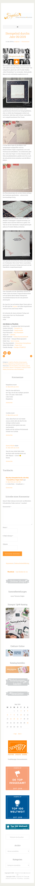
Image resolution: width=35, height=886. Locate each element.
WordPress (20, 878)
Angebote (10, 362)
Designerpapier (23, 362)
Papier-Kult (18, 345)
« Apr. (15, 734)
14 (10, 719)
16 (17, 719)
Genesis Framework (11, 878)
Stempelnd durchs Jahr (21, 364)
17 (21, 719)
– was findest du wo (17, 572)
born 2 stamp (15, 341)
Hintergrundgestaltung (9, 364)
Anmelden (26, 878)
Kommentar (7, 506)
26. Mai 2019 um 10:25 (12, 448)
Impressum (9, 563)
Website (5, 544)
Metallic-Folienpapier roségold (18, 367)
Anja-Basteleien (18, 332)
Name (5, 527)
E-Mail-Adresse (8, 536)
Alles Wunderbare (14, 365)
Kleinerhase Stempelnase (23, 343)
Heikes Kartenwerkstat (21, 337)
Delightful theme (19, 873)
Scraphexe (17, 16)
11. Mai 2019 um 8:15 (12, 415)
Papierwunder (18, 330)
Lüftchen (12, 334)
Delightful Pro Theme (21, 876)
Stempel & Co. (18, 328)
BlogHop (16, 362)
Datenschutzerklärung (21, 563)
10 (21, 715)
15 (14, 719)
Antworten (9, 402)
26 (27, 723)
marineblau (6, 367)
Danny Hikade (10, 445)
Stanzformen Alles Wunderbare (15, 369)
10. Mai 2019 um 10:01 (12, 387)
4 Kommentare (25, 41)
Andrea (15, 306)
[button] (5, 353)
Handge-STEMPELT (20, 347)
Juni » (20, 734)
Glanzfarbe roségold (24, 365)
